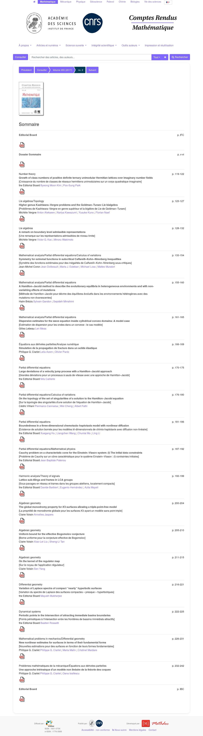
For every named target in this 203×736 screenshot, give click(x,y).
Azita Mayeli (91, 487)
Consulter (20, 57)
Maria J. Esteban (69, 266)
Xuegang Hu (47, 433)
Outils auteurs (130, 45)
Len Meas (40, 328)
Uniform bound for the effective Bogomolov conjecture (52, 534)
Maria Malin (69, 650)
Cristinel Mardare (87, 650)
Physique (80, 1)
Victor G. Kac (44, 239)
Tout (155, 57)
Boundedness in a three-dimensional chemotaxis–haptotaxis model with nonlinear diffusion (74, 425)
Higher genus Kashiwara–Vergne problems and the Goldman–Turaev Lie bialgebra (68, 205)
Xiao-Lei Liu (41, 541)
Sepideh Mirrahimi (63, 301)
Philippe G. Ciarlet (50, 650)
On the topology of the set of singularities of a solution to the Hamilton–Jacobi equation (71, 398)
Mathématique (48, 1)
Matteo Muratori (106, 266)
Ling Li (96, 433)
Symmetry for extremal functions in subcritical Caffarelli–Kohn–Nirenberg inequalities (70, 259)
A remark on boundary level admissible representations (52, 232)
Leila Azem (46, 352)
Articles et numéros (47, 45)
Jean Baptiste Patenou (53, 460)
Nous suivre (120, 729)
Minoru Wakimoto (63, 239)
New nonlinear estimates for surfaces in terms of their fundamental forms (62, 642)
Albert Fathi (81, 406)
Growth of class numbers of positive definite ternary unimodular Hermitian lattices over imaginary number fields (86, 177)
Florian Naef (103, 212)
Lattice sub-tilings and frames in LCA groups (46, 480)
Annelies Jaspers (43, 514)
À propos (24, 45)
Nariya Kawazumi (67, 212)
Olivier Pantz (62, 352)
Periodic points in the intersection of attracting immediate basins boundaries (65, 615)
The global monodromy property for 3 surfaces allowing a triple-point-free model (68, 507)
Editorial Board (28, 135)
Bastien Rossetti (49, 623)
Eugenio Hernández (71, 487)
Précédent (26, 70)
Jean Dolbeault (49, 266)
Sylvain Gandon (42, 301)
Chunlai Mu (84, 433)
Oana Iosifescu (71, 673)
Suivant (92, 70)
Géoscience (96, 1)
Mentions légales (137, 729)
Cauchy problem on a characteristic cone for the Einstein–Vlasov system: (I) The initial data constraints (80, 452)
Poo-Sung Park (71, 185)
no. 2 (80, 70)
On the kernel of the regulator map (39, 561)
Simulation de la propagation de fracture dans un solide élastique (58, 348)
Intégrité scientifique (103, 45)
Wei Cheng (66, 406)
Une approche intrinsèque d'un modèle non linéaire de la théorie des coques (65, 669)
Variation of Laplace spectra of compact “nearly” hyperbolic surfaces (60, 588)
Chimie (122, 1)
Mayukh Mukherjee (51, 596)
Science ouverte (75, 45)
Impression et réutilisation (159, 45)
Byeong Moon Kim (50, 185)
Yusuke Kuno (86, 212)
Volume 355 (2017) (62, 70)
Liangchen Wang (66, 433)
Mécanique (65, 1)
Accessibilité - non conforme (96, 729)
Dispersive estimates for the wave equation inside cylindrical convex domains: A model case (74, 321)
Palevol (110, 1)
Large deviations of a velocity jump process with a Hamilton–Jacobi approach (65, 371)
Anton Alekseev (46, 212)
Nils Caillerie (47, 379)
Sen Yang (39, 568)
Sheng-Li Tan (57, 541)
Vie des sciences (152, 1)
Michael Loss (88, 266)
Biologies (135, 1)
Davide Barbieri (49, 487)
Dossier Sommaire (30, 154)
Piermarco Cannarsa (46, 406)
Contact (152, 729)
